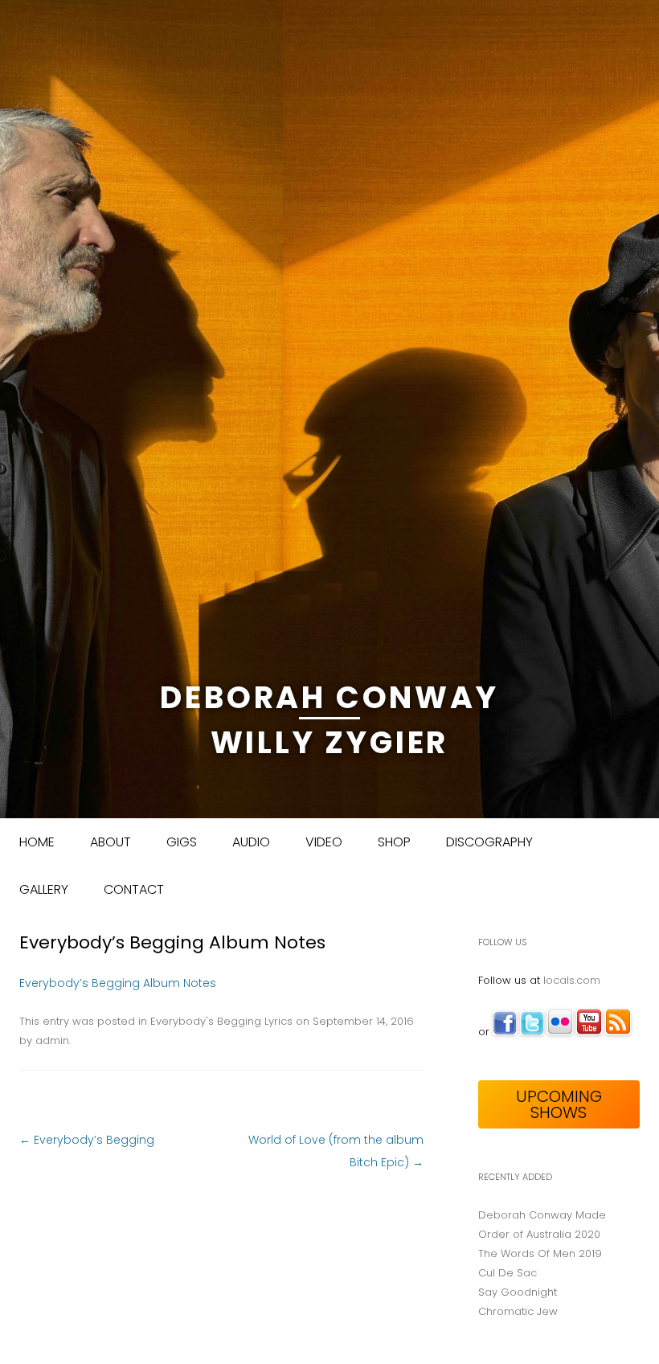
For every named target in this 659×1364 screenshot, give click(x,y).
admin (52, 1040)
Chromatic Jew (518, 1311)
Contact (134, 889)
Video (323, 842)
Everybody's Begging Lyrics (221, 1021)
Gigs (181, 842)
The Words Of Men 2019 (540, 1253)
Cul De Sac (507, 1272)
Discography (489, 842)
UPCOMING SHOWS (559, 1104)
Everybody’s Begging (86, 1140)
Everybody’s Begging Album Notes (117, 983)
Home (37, 842)
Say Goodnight (517, 1292)
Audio (251, 842)
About (110, 842)
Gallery (43, 889)
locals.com (571, 980)
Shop (394, 842)
